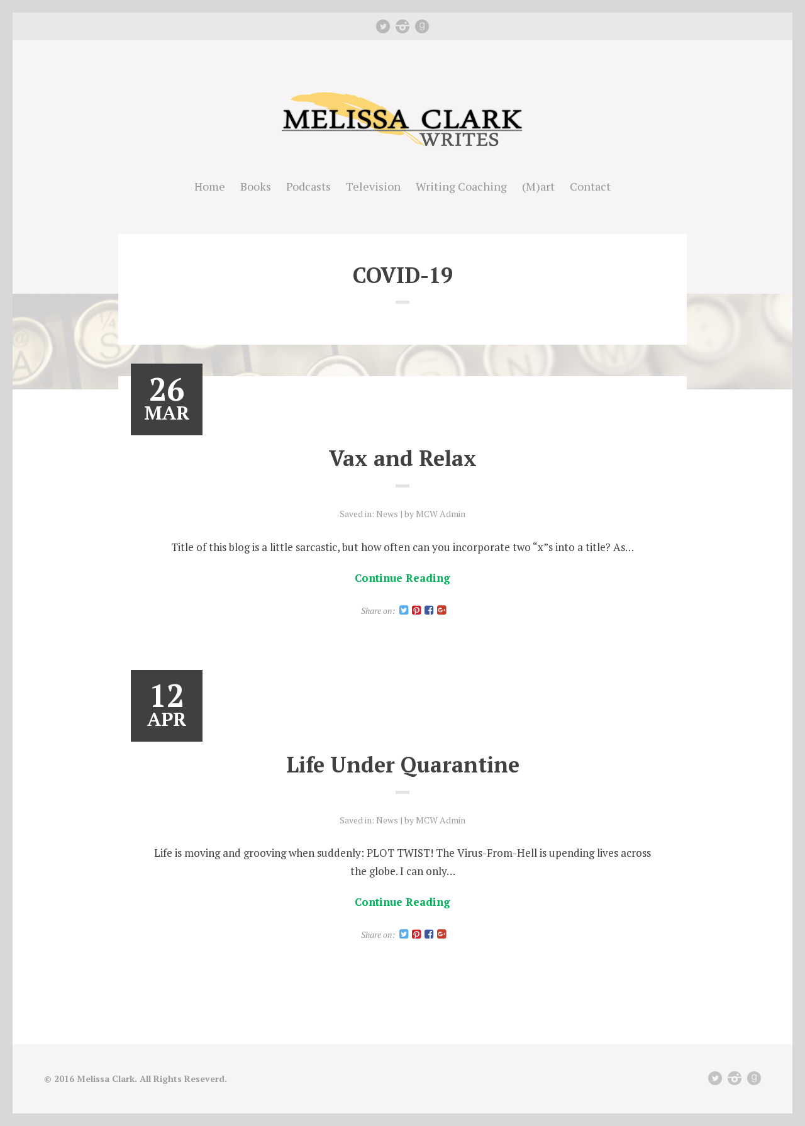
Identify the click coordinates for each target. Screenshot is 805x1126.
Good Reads (422, 26)
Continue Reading (402, 578)
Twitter (383, 26)
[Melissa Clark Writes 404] (402, 147)
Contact (590, 186)
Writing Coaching (461, 186)
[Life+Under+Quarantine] (404, 934)
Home (209, 186)
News (387, 514)
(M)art (538, 186)
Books (255, 186)
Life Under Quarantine (402, 764)
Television (373, 186)
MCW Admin (440, 514)
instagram (402, 26)
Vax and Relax (403, 458)
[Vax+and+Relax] (404, 610)
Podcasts (308, 186)
